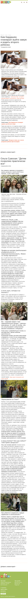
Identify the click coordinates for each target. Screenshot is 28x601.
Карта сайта (4, 589)
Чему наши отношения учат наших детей (12, 377)
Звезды (9, 35)
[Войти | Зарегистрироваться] (24, 2)
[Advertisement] (14, 19)
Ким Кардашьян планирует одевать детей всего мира (12, 123)
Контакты (3, 591)
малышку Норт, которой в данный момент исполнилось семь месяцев (12, 97)
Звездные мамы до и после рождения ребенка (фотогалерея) (12, 140)
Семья (6, 35)
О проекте (3, 587)
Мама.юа (2, 35)
